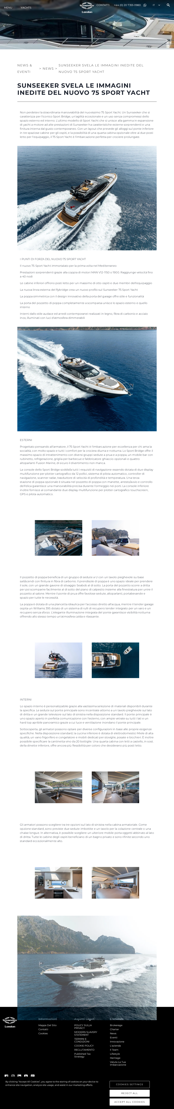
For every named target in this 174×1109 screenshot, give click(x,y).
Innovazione (117, 1041)
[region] (87, 1093)
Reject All (129, 1093)
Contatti (103, 5)
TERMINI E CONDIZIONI (81, 1040)
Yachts (26, 7)
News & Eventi (24, 68)
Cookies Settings (129, 1084)
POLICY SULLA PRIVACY (83, 1027)
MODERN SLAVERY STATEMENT (85, 1033)
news (113, 1033)
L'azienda (115, 1045)
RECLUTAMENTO (84, 1049)
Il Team (114, 1049)
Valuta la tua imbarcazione (118, 1063)
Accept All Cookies (129, 1101)
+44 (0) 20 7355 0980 (127, 5)
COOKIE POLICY (84, 1045)
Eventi (113, 1037)
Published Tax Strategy (82, 1055)
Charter (114, 1029)
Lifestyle (115, 1053)
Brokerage (116, 1025)
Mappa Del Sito (47, 1025)
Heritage (115, 1057)
